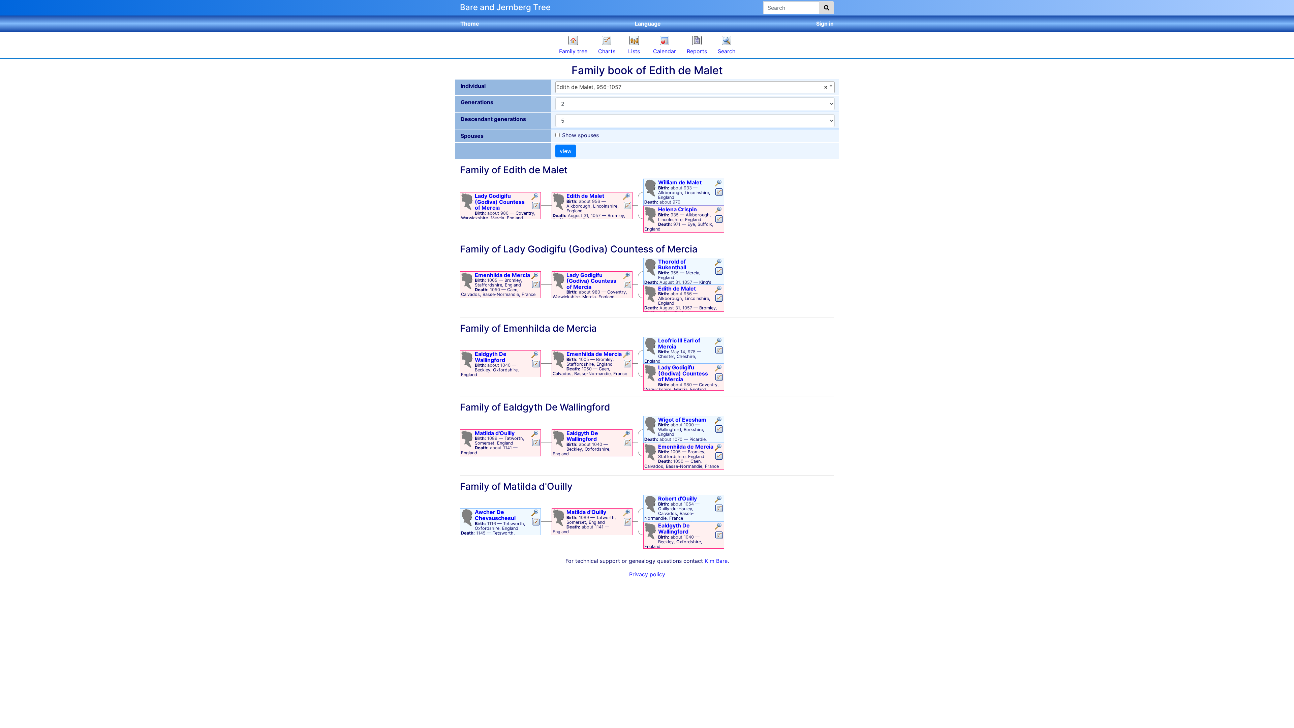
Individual (473, 86)
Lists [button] (634, 51)
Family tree (573, 51)
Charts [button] (606, 51)
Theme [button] (469, 23)
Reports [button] (697, 51)
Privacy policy (647, 574)
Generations (477, 102)
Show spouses (580, 135)
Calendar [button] (664, 51)
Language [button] (648, 23)
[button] (535, 197)
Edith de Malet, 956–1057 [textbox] (692, 87)
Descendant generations (493, 119)
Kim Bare (716, 560)
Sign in (825, 23)
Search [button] (726, 51)
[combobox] (695, 87)
